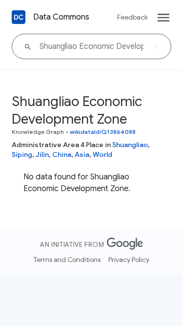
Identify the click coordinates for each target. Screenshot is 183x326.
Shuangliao (130, 144)
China (61, 154)
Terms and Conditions (67, 259)
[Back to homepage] (18, 17)
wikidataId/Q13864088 (103, 131)
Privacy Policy (128, 259)
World (102, 154)
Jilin (42, 154)
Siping (22, 154)
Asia (82, 154)
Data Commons (61, 17)
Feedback (132, 17)
